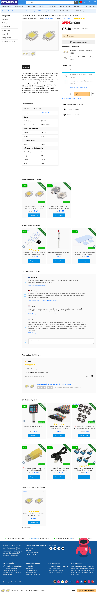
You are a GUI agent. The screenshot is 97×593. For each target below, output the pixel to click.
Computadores (65, 6)
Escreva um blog (54, 568)
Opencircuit (45, 113)
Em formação (8, 563)
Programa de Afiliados (55, 570)
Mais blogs (75, 574)
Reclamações (7, 574)
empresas (29, 548)
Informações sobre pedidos (12, 566)
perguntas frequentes (33, 574)
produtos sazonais (89, 6)
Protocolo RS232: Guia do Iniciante (82, 572)
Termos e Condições (10, 570)
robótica (41, 6)
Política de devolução (10, 568)
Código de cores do (55, 572)
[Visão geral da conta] (88, 2)
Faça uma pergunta (35, 340)
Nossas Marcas (6, 6)
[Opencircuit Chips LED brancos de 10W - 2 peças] (25, 54)
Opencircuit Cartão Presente (58, 566)
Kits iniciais (52, 6)
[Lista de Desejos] (84, 2)
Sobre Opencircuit (33, 563)
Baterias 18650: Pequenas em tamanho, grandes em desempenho (82, 570)
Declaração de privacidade (12, 572)
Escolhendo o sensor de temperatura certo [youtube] (82, 568)
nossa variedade (31, 570)
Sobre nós (29, 566)
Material (76, 6)
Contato (29, 550)
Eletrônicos (19, 6)
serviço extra (54, 563)
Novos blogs (76, 563)
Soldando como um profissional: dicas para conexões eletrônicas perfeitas (82, 566)
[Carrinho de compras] (93, 2)
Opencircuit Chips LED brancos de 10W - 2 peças (54, 384)
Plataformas (31, 6)
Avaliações (29, 568)
